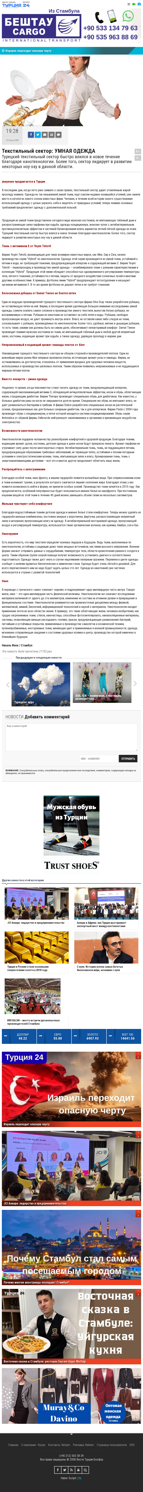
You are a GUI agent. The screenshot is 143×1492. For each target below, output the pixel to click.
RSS (132, 1445)
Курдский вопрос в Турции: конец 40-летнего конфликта (43, 51)
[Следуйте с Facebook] (57, 1470)
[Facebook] (31, 135)
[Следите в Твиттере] (64, 1470)
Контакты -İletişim (59, 1445)
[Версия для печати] (52, 135)
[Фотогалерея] (139, 4)
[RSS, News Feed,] (71, 1470)
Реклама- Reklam (83, 1445)
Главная (13, 1445)
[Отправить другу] (45, 135)
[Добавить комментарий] (58, 135)
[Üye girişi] (78, 1470)
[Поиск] (85, 1470)
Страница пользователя (112, 1445)
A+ (138, 151)
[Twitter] (38, 135)
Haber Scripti (68, 1478)
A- (138, 158)
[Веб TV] (134, 4)
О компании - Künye (33, 1445)
